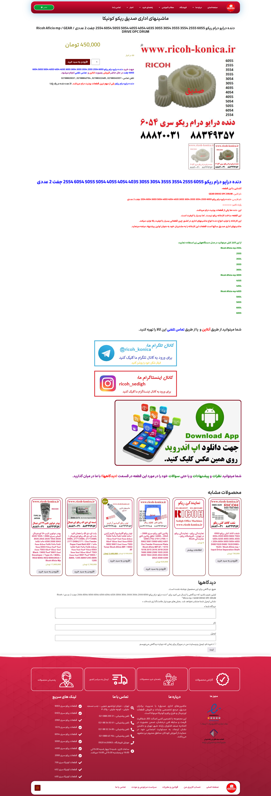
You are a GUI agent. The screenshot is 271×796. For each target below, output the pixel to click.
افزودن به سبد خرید (78, 62)
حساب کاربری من (192, 787)
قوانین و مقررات (170, 787)
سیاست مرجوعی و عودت (144, 787)
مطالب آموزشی (168, 7)
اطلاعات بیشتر (194, 550)
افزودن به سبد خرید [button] (227, 561)
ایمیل (213, 633)
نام (214, 623)
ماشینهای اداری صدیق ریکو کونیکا (135, 18)
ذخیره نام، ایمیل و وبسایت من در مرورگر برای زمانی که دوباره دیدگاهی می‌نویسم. (176, 644)
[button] (141, 45)
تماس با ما (116, 7)
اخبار (131, 7)
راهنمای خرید (147, 7)
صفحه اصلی (212, 7)
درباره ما (198, 7)
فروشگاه (183, 7)
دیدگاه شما (210, 606)
